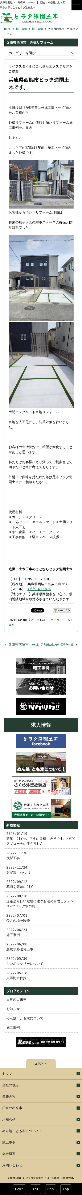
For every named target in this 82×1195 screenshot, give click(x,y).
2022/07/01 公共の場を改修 (18, 918)
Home (19, 1189)
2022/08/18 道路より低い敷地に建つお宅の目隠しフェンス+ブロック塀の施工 (40, 901)
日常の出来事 (16, 999)
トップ (7, 1074)
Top (66, 1189)
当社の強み (10, 1085)
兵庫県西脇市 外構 (23, 645)
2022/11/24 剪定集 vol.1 (18, 869)
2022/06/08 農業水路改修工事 (19, 946)
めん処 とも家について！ (26, 1018)
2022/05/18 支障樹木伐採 (18, 975)
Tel (35, 1189)
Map (51, 1189)
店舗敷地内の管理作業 (57, 645)
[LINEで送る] (62, 610)
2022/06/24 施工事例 (16, 932)
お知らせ (13, 1009)
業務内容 (9, 1097)
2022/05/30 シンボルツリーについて (24, 961)
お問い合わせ (12, 1165)
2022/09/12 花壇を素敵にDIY (19, 884)
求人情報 (41, 725)
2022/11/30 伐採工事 (16, 855)
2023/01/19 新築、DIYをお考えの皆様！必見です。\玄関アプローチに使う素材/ (40, 839)
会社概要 (9, 1154)
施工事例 (21, 28)
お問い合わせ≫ (39, 589)
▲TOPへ (41, 1063)
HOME (7, 28)
